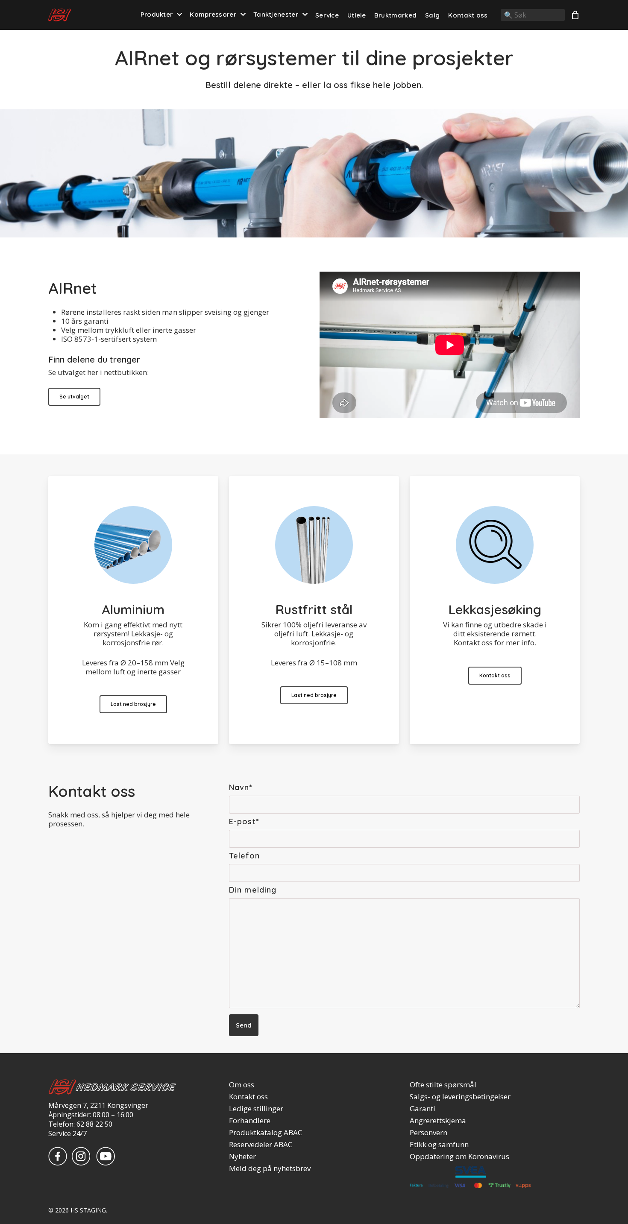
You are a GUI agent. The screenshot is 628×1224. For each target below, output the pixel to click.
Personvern (428, 1132)
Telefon (244, 856)
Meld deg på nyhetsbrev (270, 1168)
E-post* (244, 821)
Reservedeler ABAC (260, 1144)
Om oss (241, 1085)
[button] (74, 397)
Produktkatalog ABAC (265, 1132)
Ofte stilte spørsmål (443, 1085)
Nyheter (242, 1156)
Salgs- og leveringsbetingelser (460, 1096)
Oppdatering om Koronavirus (459, 1156)
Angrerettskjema (438, 1120)
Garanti (422, 1108)
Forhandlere (249, 1120)
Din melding (252, 890)
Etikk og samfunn (439, 1144)
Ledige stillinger (256, 1108)
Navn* (240, 787)
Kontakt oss (248, 1096)
